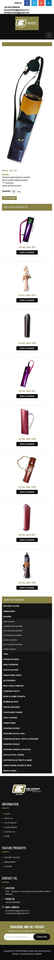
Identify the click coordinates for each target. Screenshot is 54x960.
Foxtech (38, 954)
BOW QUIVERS (9, 621)
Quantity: (6, 191)
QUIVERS (8, 866)
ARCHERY (12, 857)
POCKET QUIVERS (10, 640)
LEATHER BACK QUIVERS (12, 630)
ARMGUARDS (9, 862)
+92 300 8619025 (12, 7)
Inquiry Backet (10, 827)
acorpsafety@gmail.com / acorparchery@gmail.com (16, 11)
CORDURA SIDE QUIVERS (12, 626)
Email (6, 836)
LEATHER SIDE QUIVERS (12, 635)
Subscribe (42, 936)
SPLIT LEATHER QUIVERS (12, 644)
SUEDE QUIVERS (9, 649)
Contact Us (9, 831)
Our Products (10, 822)
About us (8, 818)
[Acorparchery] (27, 23)
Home (7, 813)
